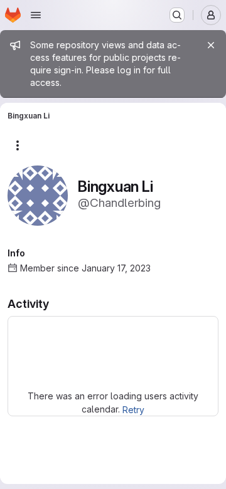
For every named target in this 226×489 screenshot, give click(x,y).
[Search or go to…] (177, 15)
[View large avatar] (38, 194)
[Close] (210, 45)
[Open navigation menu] (36, 15)
